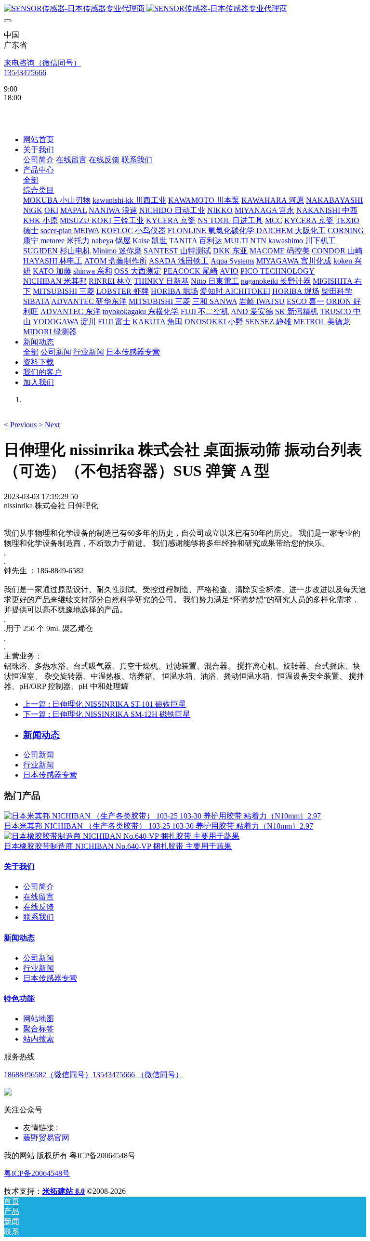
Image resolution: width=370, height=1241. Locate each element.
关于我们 (19, 866)
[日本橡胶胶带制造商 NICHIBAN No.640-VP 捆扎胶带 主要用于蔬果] (121, 836)
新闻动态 (19, 938)
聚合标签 (38, 1029)
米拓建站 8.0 (63, 1191)
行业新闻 (38, 765)
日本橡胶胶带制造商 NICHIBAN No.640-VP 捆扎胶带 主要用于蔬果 (118, 846)
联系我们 (38, 917)
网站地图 (38, 1019)
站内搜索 (38, 1039)
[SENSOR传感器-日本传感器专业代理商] (185, 9)
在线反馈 (38, 907)
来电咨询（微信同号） (42, 63)
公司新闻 (38, 755)
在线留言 (38, 897)
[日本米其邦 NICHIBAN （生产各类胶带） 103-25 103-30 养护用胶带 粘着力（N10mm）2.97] (162, 816)
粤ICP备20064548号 (37, 1173)
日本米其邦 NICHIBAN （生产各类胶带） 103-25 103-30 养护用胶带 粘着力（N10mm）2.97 (158, 826)
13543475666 (25, 72)
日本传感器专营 (50, 775)
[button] (21, 425)
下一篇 (106, 714)
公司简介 (38, 887)
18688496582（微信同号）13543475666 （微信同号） (93, 1074)
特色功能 (19, 998)
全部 (31, 180)
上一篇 (104, 704)
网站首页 (38, 139)
